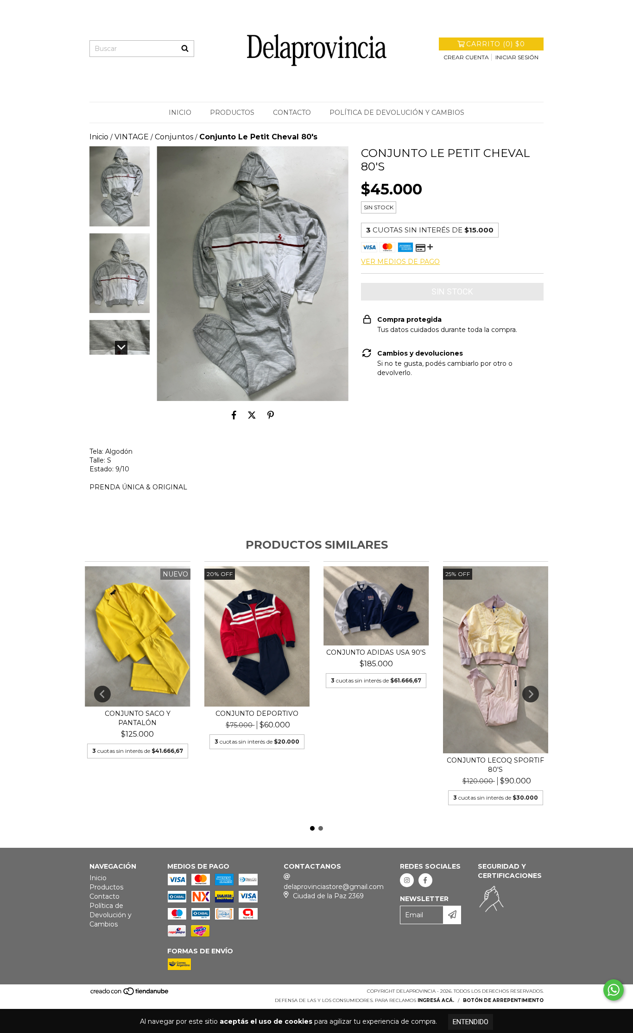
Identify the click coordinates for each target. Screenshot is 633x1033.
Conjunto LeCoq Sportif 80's (495, 765)
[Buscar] (185, 48)
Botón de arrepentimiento (503, 1000)
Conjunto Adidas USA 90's (376, 652)
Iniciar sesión (516, 57)
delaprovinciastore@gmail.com (334, 887)
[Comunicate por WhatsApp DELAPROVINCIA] (613, 990)
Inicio (180, 112)
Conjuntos (174, 136)
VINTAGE (131, 136)
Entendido (470, 1022)
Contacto (292, 112)
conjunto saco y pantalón (138, 718)
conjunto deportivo (256, 713)
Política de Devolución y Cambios (396, 112)
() (495, 44)
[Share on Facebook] (234, 414)
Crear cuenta (466, 57)
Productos (232, 112)
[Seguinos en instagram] (407, 880)
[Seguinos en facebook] (425, 880)
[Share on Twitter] (251, 414)
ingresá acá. (436, 1000)
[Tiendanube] (130, 994)
